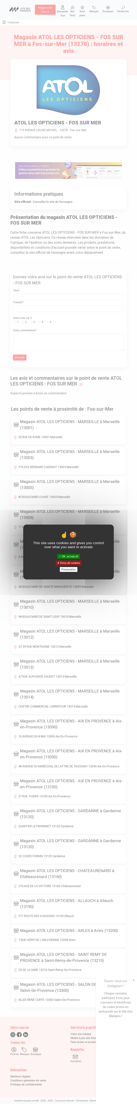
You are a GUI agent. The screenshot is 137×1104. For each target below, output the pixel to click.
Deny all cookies (69, 563)
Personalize (68, 569)
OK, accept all (69, 556)
